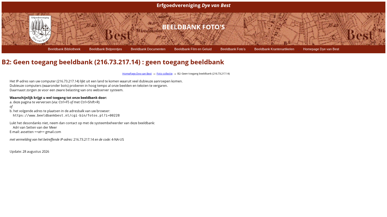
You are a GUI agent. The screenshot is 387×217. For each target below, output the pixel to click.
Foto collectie (165, 73)
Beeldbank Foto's (233, 49)
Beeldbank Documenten (148, 49)
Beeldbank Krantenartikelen (274, 49)
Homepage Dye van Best (321, 49)
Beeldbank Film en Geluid (193, 49)
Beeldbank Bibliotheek (64, 49)
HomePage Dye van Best (137, 73)
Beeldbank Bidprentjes (105, 49)
